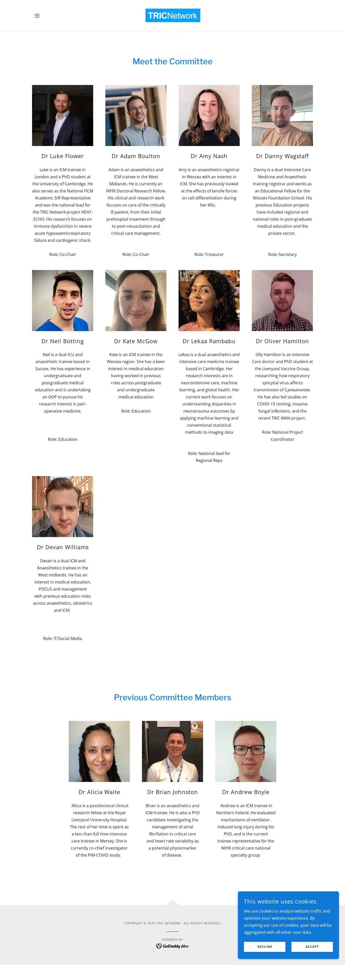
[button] (37, 16)
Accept (312, 947)
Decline (264, 947)
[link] (172, 15)
